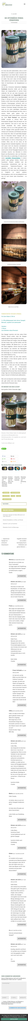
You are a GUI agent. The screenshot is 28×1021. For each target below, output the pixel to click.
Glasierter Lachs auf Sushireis (17, 478)
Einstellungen (14, 1019)
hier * (19, 389)
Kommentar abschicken (17, 1007)
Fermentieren (6, 492)
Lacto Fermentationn (15, 492)
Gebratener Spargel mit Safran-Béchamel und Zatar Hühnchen (4, 481)
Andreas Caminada (7, 499)
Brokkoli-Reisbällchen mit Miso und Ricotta (10, 480)
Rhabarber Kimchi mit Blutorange (23, 480)
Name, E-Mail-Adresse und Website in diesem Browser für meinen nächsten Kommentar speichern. (12, 1003)
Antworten (22, 576)
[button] (6, 456)
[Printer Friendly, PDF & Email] (3, 449)
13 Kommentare (14, 22)
